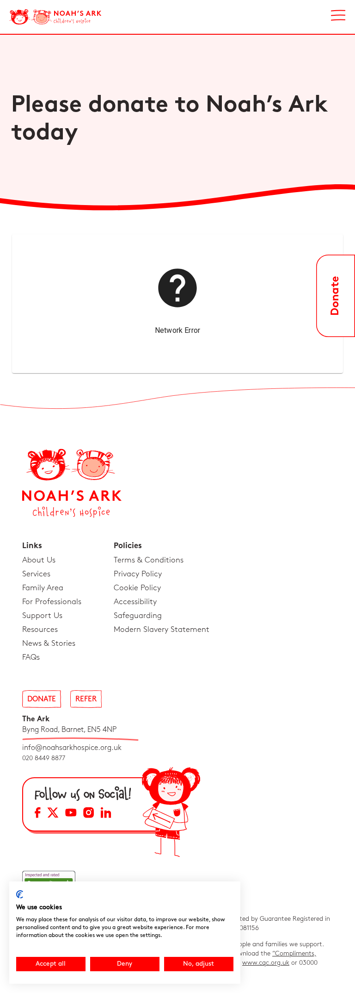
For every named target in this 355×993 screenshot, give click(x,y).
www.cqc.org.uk (265, 963)
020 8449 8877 (43, 758)
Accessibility (135, 602)
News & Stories (48, 643)
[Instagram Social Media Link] (88, 814)
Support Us (42, 615)
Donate (41, 699)
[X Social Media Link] (53, 814)
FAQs (31, 657)
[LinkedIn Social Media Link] (105, 814)
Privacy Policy (138, 574)
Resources (40, 629)
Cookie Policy (137, 588)
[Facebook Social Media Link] (38, 814)
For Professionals (51, 602)
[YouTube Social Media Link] (71, 814)
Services (36, 574)
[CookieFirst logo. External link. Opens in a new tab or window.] (19, 894)
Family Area (42, 588)
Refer (86, 699)
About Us (38, 560)
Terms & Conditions (149, 560)
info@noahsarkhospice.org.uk (72, 747)
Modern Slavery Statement (161, 629)
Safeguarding (138, 615)
